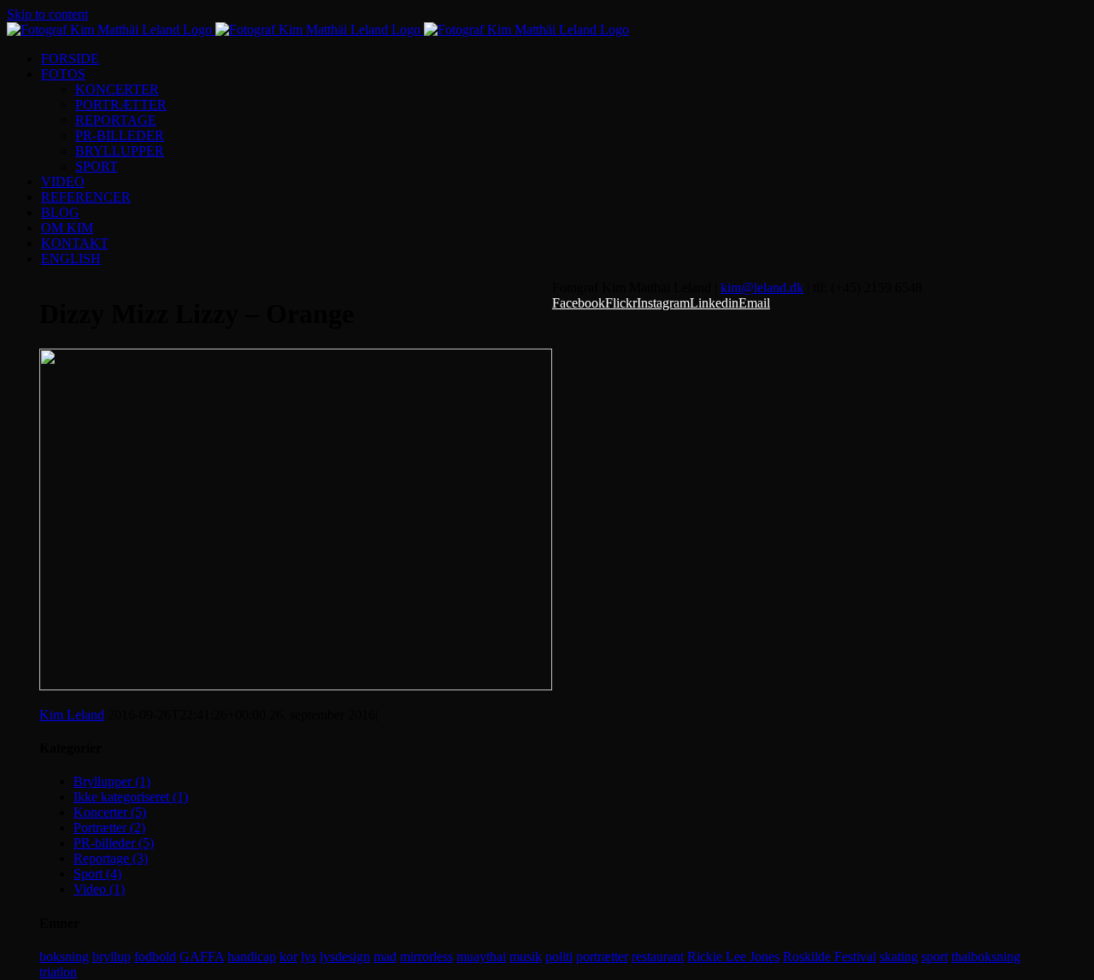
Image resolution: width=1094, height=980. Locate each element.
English (71, 258)
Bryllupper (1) (112, 781)
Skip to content (47, 14)
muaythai (481, 956)
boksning (64, 956)
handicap (251, 956)
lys (308, 956)
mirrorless (426, 956)
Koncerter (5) (110, 812)
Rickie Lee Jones (733, 956)
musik (525, 956)
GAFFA (201, 956)
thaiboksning (985, 956)
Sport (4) (97, 873)
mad (385, 956)
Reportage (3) (111, 858)
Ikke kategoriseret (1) (131, 796)
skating (898, 956)
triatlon (58, 972)
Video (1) (99, 889)
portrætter (602, 956)
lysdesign (345, 956)
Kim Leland (71, 714)
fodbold (155, 956)
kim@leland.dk (762, 287)
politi (559, 956)
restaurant (658, 956)
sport (934, 956)
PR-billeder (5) (114, 843)
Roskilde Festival (829, 956)
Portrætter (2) (109, 827)
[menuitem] (564, 59)
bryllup (111, 956)
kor (288, 956)
